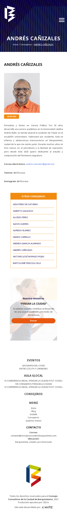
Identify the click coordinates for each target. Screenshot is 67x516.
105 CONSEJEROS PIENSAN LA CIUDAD (33, 383)
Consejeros (26, 44)
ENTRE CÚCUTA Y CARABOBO (33, 368)
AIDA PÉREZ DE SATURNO (25, 204)
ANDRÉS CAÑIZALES (43, 44)
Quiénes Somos (33, 420)
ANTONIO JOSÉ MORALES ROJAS (28, 256)
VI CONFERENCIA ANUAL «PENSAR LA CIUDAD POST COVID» (33, 380)
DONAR (33, 414)
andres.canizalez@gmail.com (40, 164)
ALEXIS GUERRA (20, 223)
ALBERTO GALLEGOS (23, 210)
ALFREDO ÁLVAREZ (22, 230)
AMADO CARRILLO (22, 237)
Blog (33, 411)
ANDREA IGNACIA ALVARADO (27, 243)
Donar (33, 320)
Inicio (15, 44)
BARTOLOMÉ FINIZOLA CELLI (27, 263)
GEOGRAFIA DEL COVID (33, 365)
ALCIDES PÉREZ (20, 217)
